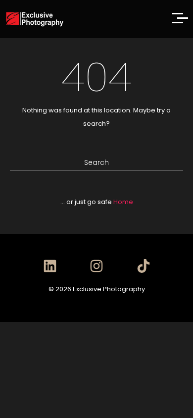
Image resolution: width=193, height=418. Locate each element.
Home (123, 202)
